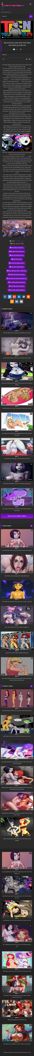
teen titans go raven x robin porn (17, 270)
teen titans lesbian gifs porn (17, 290)
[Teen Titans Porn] (14, 6)
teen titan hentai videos (17, 266)
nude (20, 81)
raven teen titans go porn (17, 263)
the (26, 68)
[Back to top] (29, 1051)
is (5, 98)
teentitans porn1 (19, 241)
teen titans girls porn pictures (17, 282)
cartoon (26, 156)
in (22, 68)
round (9, 79)
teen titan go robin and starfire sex (17, 278)
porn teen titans (17, 259)
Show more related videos (17, 516)
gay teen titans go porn (17, 255)
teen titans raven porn (17, 247)
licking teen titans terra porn (17, 274)
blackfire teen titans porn (17, 251)
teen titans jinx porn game (17, 286)
